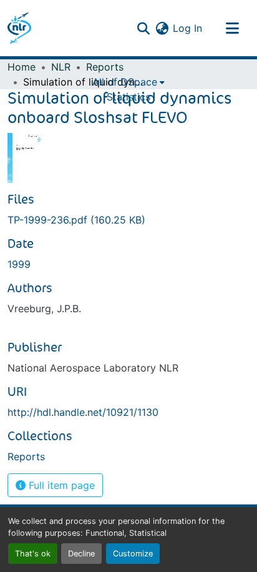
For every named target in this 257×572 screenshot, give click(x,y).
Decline (81, 553)
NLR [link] (60, 67)
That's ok (33, 553)
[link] (128, 219)
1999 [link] (19, 264)
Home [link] (21, 67)
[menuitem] (128, 81)
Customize (133, 553)
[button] (19, 28)
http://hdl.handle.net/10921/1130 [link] (82, 412)
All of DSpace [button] (124, 82)
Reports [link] (105, 67)
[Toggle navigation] (232, 28)
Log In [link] (187, 28)
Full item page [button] (60, 485)
